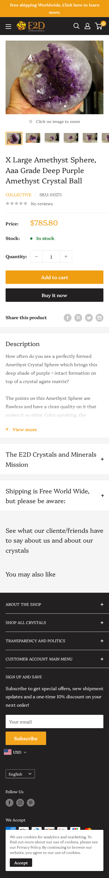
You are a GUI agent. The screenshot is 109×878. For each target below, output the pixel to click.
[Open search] (77, 26)
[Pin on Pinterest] (78, 317)
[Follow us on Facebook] (9, 802)
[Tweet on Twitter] (89, 317)
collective (18, 194)
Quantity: (16, 256)
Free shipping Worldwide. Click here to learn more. (54, 8)
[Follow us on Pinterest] (31, 802)
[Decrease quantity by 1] (36, 256)
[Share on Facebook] (68, 317)
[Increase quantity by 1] (66, 256)
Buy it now (54, 295)
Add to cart (54, 277)
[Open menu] (8, 26)
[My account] (87, 26)
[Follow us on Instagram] (20, 802)
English (15, 773)
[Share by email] (99, 317)
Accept (21, 862)
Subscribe (26, 738)
